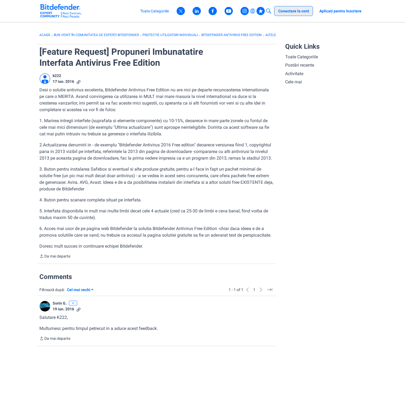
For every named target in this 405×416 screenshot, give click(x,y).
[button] (44, 78)
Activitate (294, 73)
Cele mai (293, 81)
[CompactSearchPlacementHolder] (269, 11)
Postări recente (299, 65)
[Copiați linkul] (78, 81)
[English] (60, 11)
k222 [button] (57, 75)
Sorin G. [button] (60, 303)
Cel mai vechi (79, 290)
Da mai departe (54, 256)
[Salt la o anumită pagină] (269, 289)
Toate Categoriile (301, 56)
